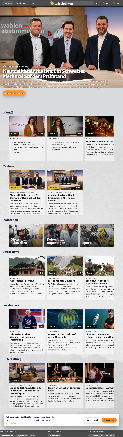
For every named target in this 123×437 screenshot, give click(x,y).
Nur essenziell (92, 420)
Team (105, 3)
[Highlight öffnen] (61, 58)
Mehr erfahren (12, 423)
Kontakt (116, 3)
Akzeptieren (109, 420)
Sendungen (21, 3)
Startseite (7, 3)
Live (32, 3)
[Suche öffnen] (97, 3)
